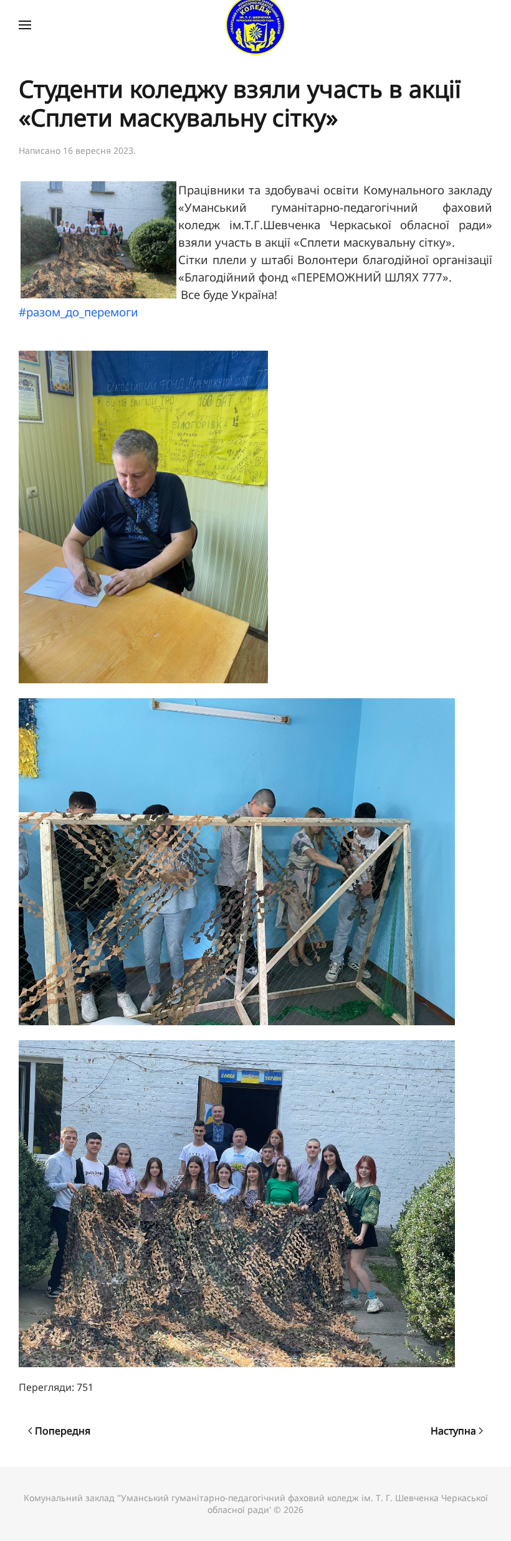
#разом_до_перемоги (78, 312)
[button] (25, 25)
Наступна (453, 1431)
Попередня (62, 1431)
